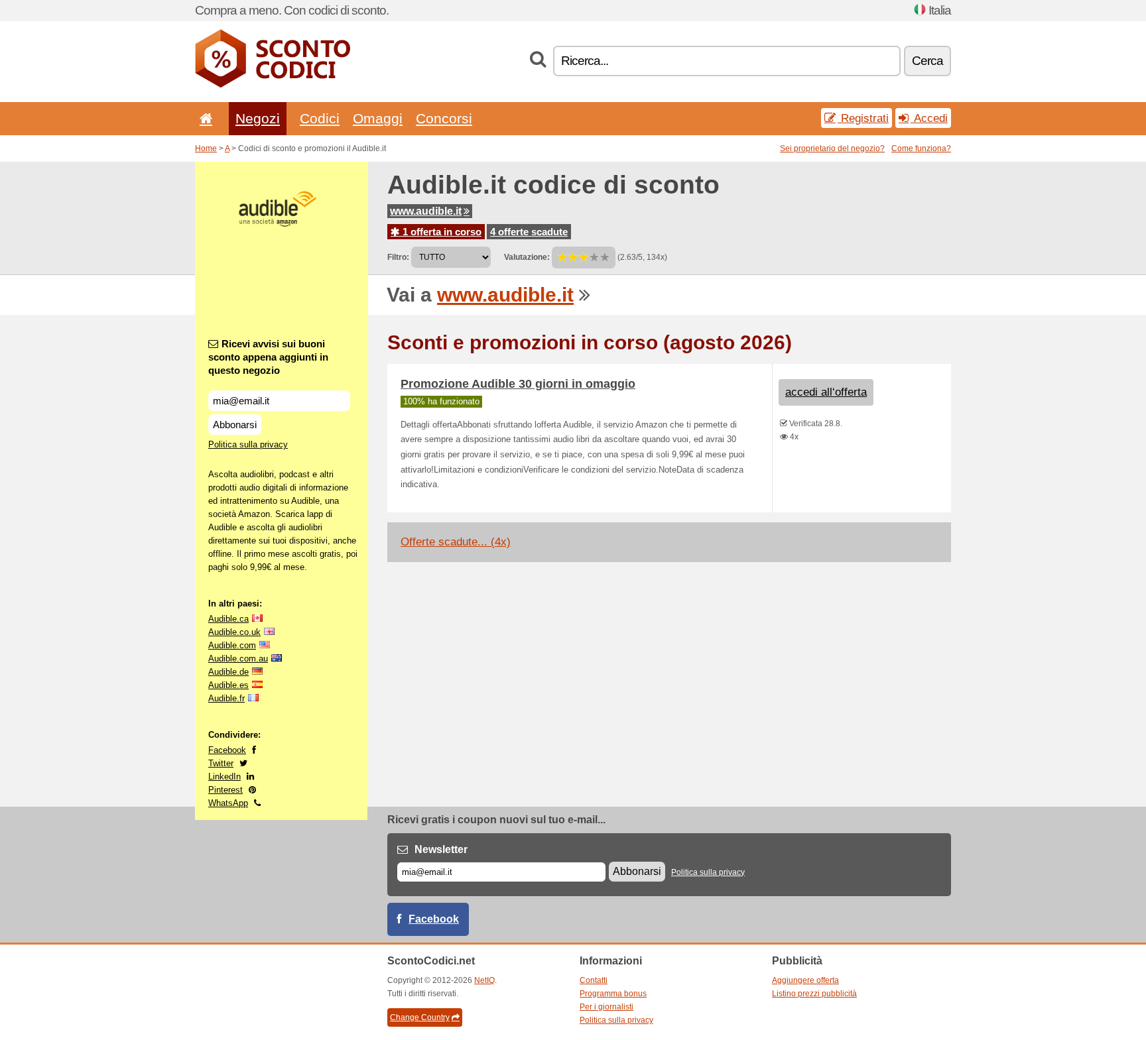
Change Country (420, 1017)
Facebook (227, 750)
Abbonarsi (235, 424)
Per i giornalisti (606, 1006)
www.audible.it (426, 211)
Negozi (257, 118)
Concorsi (444, 118)
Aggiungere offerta (805, 980)
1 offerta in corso (440, 231)
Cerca (927, 61)
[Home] (203, 118)
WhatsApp (228, 803)
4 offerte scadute (529, 231)
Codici (320, 118)
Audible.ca (228, 619)
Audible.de (228, 672)
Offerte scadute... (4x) (456, 542)
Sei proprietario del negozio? (832, 148)
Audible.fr (226, 698)
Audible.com (232, 645)
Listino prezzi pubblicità (814, 993)
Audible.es (228, 685)
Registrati (863, 118)
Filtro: (398, 257)
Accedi (929, 118)
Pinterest (225, 790)
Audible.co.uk (234, 632)
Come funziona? (921, 148)
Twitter (220, 763)
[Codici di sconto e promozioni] (272, 84)
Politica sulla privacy (248, 444)
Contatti (593, 980)
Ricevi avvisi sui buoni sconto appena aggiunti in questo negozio (268, 357)
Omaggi (378, 118)
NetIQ (484, 980)
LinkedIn (224, 776)
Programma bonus (613, 993)
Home (206, 148)
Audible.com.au (238, 659)
